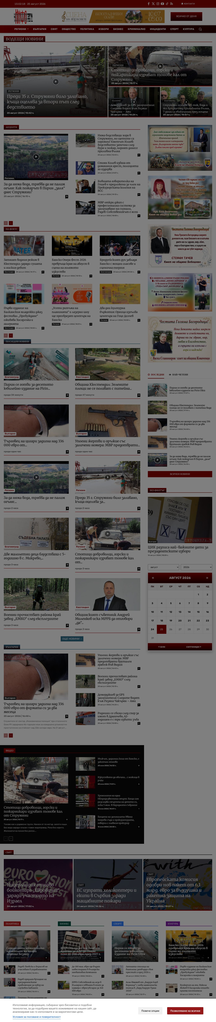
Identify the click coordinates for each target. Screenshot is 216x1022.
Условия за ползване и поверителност (37, 1017)
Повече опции (150, 1011)
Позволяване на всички (185, 1011)
